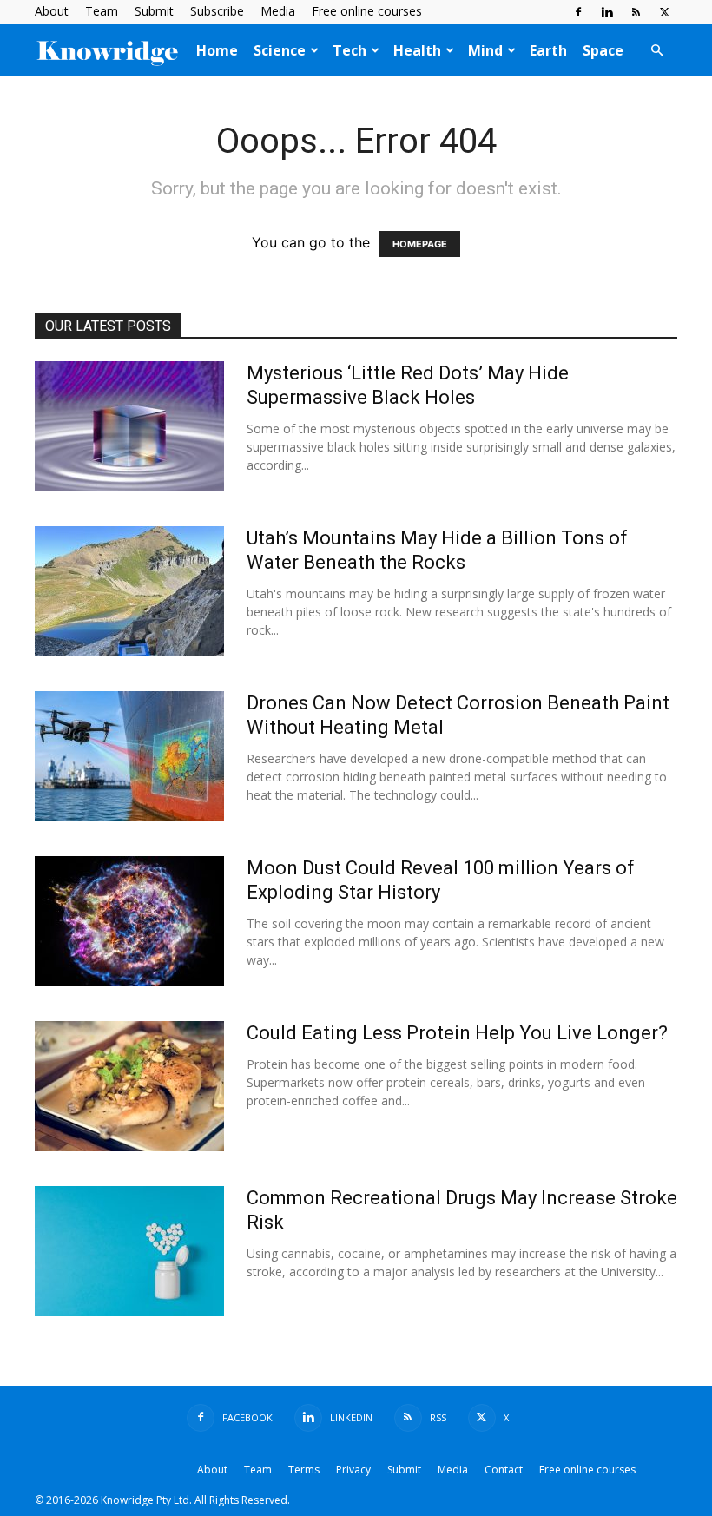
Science (280, 50)
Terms (304, 1469)
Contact (504, 1469)
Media (277, 11)
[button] (656, 50)
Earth (548, 50)
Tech (349, 50)
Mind (485, 50)
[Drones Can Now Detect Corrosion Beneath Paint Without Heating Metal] (129, 756)
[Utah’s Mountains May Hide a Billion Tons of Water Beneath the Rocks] (129, 591)
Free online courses (367, 11)
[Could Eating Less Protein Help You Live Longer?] (129, 1086)
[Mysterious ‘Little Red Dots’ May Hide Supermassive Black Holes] (129, 426)
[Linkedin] (607, 12)
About (52, 11)
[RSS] (636, 12)
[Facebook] (578, 12)
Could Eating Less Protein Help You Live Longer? (457, 1033)
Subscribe (217, 11)
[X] (664, 12)
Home (217, 50)
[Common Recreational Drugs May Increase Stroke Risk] (129, 1251)
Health (417, 50)
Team (101, 11)
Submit (154, 11)
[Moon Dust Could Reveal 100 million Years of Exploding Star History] (129, 921)
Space (603, 50)
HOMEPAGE (419, 244)
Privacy (353, 1469)
